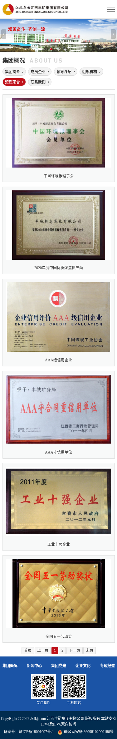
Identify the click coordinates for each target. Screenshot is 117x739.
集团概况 (9, 666)
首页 (28, 650)
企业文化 (83, 666)
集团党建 (58, 666)
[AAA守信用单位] (59, 414)
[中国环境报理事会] (59, 138)
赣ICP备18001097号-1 (36, 732)
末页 (89, 650)
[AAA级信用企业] (59, 322)
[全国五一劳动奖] (59, 599)
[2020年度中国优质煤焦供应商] (59, 230)
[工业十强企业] (59, 506)
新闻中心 (34, 666)
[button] (51, 49)
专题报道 (107, 666)
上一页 (42, 650)
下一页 (74, 650)
